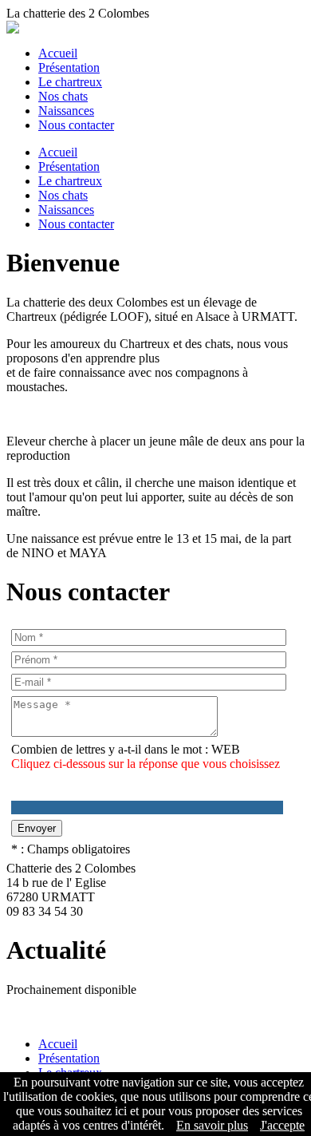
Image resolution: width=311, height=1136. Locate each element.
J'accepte (282, 1125)
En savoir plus (212, 1125)
